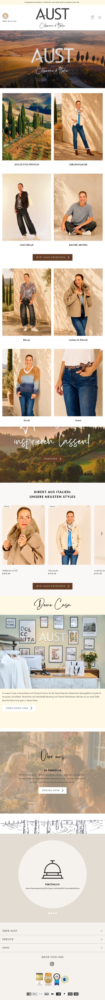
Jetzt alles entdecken (50, 257)
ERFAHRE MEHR (51, 790)
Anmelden (50, 458)
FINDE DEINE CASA (17, 708)
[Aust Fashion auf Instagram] (52, 964)
